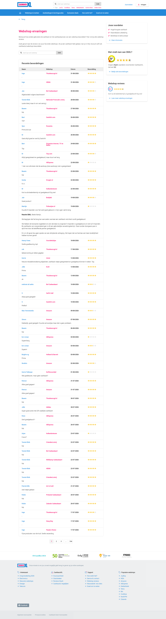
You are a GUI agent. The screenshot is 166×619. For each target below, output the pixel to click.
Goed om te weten (93, 586)
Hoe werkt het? (92, 576)
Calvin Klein (89, 7)
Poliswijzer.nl (50, 206)
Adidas (48, 407)
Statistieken (57, 578)
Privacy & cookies (40, 615)
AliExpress (49, 162)
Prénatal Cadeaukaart (53, 495)
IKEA (122, 578)
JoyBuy (123, 576)
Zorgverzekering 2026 (27, 576)
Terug (23, 19)
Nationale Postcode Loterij (55, 100)
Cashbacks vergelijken (60, 584)
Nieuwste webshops (26, 581)
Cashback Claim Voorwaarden (58, 615)
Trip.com (49, 153)
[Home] (20, 13)
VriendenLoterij (51, 442)
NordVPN (124, 597)
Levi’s (61, 7)
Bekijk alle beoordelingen (119, 71)
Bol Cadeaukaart (52, 91)
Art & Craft (50, 486)
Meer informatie (116, 40)
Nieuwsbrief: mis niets (94, 584)
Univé (48, 258)
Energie (22, 584)
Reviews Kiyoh (58, 581)
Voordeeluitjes (51, 240)
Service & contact (93, 578)
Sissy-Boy (49, 521)
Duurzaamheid (58, 576)
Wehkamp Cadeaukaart (54, 459)
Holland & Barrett (52, 354)
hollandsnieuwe (51, 189)
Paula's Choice (51, 530)
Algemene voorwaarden (24, 615)
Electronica (23, 578)
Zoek (97, 4)
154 (70, 541)
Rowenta (49, 126)
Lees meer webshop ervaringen (121, 98)
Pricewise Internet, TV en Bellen (54, 144)
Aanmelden (129, 4)
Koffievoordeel (51, 372)
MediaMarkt (80, 7)
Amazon (49, 310)
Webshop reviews (93, 581)
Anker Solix (97, 7)
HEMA (48, 82)
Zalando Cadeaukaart (53, 503)
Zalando (123, 599)
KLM (47, 267)
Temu (73, 7)
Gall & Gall (49, 293)
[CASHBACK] (24, 4)
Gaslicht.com (50, 117)
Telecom (22, 586)
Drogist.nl (49, 180)
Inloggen (143, 4)
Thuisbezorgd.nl (51, 73)
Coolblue (67, 7)
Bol (122, 591)
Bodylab (49, 197)
